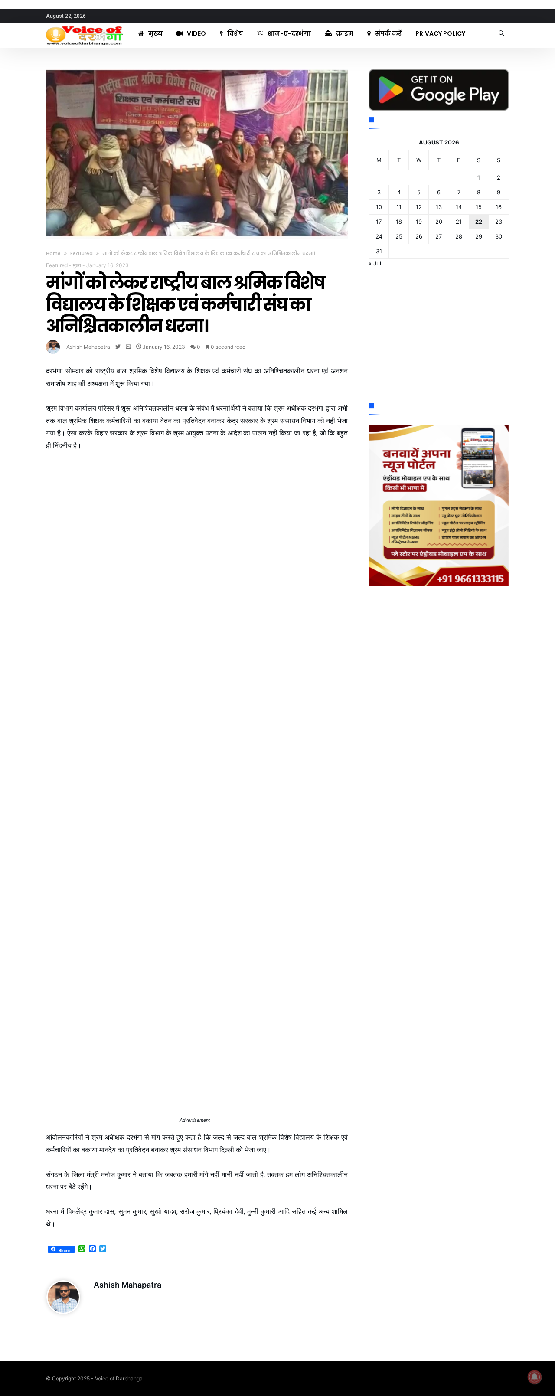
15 (479, 206)
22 (478, 221)
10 (379, 206)
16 (499, 206)
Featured (81, 253)
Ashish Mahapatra (88, 346)
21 (459, 221)
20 (438, 221)
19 (419, 221)
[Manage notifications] (535, 1377)
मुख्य (77, 265)
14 (459, 206)
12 (419, 206)
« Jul (375, 263)
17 (379, 221)
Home (53, 253)
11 (399, 206)
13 (439, 206)
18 (399, 221)
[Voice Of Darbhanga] (84, 26)
